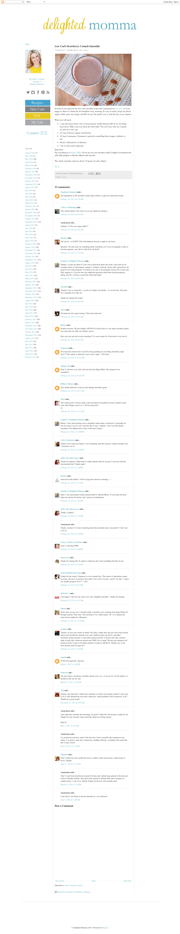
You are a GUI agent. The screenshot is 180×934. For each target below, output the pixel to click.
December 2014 (31, 212)
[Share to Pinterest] (99, 173)
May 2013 (29, 272)
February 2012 (30, 319)
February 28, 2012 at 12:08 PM (72, 431)
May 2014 (29, 234)
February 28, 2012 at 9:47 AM (72, 340)
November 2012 (31, 291)
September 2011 (31, 335)
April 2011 (29, 351)
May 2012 (29, 310)
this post (118, 108)
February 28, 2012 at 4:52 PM (72, 564)
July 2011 (28, 341)
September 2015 (31, 184)
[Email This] (89, 173)
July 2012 (28, 303)
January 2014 (30, 247)
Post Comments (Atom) (74, 885)
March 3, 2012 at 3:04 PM (70, 664)
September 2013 (31, 259)
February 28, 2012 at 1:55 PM (72, 516)
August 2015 (30, 187)
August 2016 (30, 153)
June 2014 (29, 231)
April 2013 (29, 275)
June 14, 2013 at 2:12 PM (70, 746)
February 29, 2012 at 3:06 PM (72, 649)
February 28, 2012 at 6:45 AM (72, 229)
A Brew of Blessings (68, 207)
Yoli (62, 690)
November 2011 (31, 328)
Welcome (64, 672)
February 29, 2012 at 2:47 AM (72, 600)
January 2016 (30, 171)
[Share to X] (94, 173)
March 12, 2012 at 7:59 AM (71, 682)
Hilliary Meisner (67, 383)
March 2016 (29, 165)
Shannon (64, 754)
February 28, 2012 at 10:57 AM (72, 391)
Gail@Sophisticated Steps (71, 572)
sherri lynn (65, 557)
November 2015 (31, 178)
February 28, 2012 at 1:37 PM (72, 483)
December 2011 (31, 325)
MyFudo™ (65, 593)
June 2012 (29, 307)
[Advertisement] (93, 872)
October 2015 (30, 181)
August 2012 (30, 300)
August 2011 (30, 338)
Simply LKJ (65, 366)
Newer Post (59, 881)
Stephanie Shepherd (69, 192)
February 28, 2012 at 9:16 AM (72, 316)
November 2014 (31, 215)
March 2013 (29, 278)
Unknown (64, 348)
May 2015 (29, 196)
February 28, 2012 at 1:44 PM (72, 500)
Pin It (57, 166)
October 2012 (30, 294)
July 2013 (28, 266)
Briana (63, 325)
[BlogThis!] (92, 173)
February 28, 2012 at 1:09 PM (72, 467)
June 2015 (29, 193)
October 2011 (30, 332)
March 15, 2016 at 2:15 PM (71, 784)
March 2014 (29, 240)
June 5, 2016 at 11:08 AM (70, 799)
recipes (63, 177)
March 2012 (29, 316)
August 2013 (30, 263)
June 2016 (29, 156)
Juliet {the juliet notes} (70, 457)
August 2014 (30, 225)
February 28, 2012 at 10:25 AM (72, 357)
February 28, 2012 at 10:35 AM (72, 375)
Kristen (64, 475)
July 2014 (28, 228)
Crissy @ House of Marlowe (72, 542)
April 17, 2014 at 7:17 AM (71, 764)
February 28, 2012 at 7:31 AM (72, 252)
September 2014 (31, 222)
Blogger (105, 927)
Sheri (63, 399)
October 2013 (30, 256)
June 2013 (29, 269)
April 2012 (29, 313)
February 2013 (30, 281)
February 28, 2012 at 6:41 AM (72, 214)
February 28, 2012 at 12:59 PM (72, 449)
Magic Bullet (76, 152)
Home (93, 881)
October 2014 (30, 218)
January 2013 (30, 284)
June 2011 (29, 344)
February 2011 (30, 357)
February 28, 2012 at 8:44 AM (72, 301)
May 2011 (29, 347)
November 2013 (31, 253)
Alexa (63, 309)
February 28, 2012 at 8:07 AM (72, 278)
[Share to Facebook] (97, 173)
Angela (63, 657)
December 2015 (31, 174)
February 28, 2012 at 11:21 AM (72, 411)
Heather (64, 238)
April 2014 (29, 237)
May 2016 (29, 159)
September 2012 (31, 297)
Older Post (127, 881)
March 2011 (29, 354)
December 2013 (31, 250)
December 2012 (31, 288)
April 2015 (29, 200)
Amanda (64, 286)
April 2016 (29, 162)
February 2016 (30, 168)
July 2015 (28, 190)
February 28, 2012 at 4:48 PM (72, 549)
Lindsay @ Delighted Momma (72, 261)
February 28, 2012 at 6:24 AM (72, 199)
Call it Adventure (68, 440)
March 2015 (29, 203)
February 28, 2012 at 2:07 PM (72, 534)
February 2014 (30, 244)
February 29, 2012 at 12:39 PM (72, 620)
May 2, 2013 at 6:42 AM (70, 725)
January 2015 (30, 209)
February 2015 (30, 206)
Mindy (63, 608)
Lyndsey (64, 629)
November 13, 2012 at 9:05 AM (72, 702)
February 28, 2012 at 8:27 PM (72, 585)
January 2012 (30, 322)
